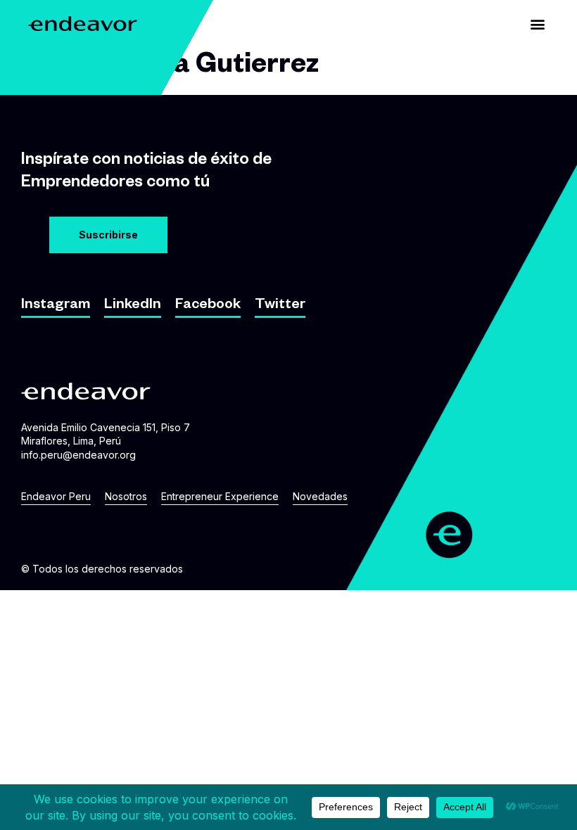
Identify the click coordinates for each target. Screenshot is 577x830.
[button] (537, 23)
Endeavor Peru (56, 496)
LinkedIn (132, 306)
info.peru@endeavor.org (78, 455)
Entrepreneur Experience (220, 496)
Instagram (55, 306)
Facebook (208, 306)
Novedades (320, 496)
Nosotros (126, 496)
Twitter (280, 306)
